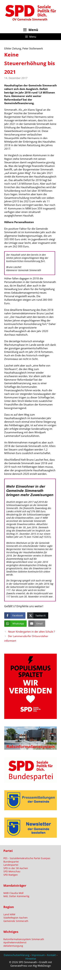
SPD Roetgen (10, 874)
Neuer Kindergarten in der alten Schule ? (31, 631)
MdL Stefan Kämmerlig (16, 896)
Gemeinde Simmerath (15, 921)
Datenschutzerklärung (16, 955)
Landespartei (10, 864)
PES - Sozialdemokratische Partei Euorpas (26, 858)
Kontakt (51, 955)
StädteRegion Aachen (15, 917)
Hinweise (30, 958)
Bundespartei (11, 861)
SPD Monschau (11, 871)
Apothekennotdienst (14, 942)
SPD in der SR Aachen (15, 868)
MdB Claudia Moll (13, 893)
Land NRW (9, 914)
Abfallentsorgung (13, 945)
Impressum (38, 955)
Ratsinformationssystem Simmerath (23, 939)
